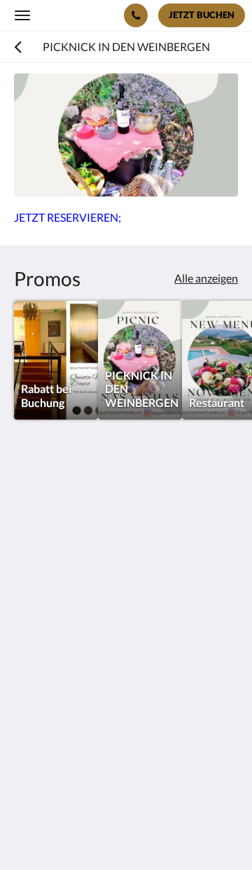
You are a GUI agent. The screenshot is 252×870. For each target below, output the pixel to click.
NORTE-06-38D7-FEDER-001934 (97, 742)
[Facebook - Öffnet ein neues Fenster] (28, 653)
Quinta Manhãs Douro (75, 15)
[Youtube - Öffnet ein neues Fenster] (144, 653)
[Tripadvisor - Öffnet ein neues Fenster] (105, 653)
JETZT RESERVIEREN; (67, 217)
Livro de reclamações (64, 718)
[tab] (126, 695)
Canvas (91, 832)
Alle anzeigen (206, 278)
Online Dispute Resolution (78, 730)
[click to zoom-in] (126, 135)
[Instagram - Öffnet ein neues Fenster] (66, 653)
